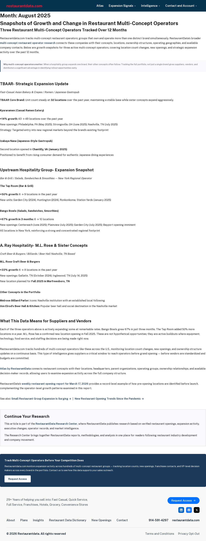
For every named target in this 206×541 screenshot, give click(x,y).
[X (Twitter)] (197, 510)
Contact (122, 520)
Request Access (17, 479)
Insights (38, 520)
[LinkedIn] (181, 510)
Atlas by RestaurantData (15, 368)
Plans (24, 520)
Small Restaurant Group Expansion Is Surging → (41, 398)
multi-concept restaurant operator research (27, 43)
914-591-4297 (158, 520)
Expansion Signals (121, 5)
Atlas (99, 5)
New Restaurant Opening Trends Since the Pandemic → (109, 398)
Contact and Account (179, 5)
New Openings (101, 520)
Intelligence (149, 5)
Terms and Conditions (159, 533)
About (10, 520)
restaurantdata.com (186, 520)
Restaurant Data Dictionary (67, 520)
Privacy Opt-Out (189, 533)
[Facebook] (189, 510)
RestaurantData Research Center (56, 423)
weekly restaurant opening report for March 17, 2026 (55, 383)
